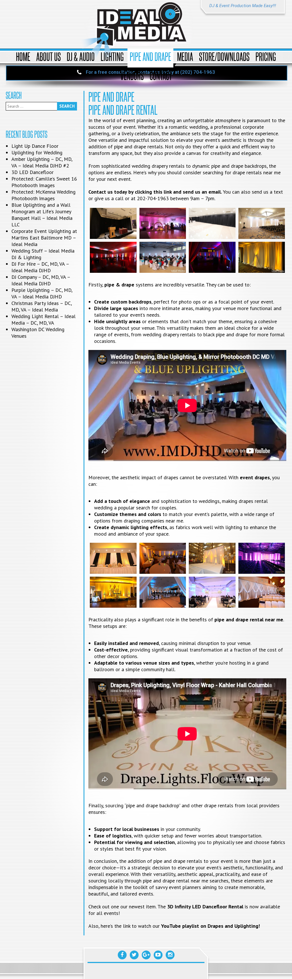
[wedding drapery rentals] (261, 257)
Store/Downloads (224, 56)
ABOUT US (48, 56)
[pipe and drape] (113, 558)
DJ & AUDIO (81, 56)
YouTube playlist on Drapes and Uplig (203, 926)
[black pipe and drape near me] (212, 223)
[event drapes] (113, 257)
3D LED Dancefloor (32, 172)
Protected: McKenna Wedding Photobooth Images (43, 195)
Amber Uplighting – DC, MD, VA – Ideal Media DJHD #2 (41, 162)
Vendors (132, 75)
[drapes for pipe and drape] (212, 558)
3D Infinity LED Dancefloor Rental (205, 906)
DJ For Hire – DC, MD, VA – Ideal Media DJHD (40, 267)
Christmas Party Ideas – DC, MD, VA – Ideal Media (41, 306)
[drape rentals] (162, 257)
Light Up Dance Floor (34, 146)
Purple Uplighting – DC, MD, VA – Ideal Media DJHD (41, 293)
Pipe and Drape (150, 56)
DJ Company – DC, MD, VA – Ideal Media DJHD (40, 280)
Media (185, 56)
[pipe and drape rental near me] (162, 223)
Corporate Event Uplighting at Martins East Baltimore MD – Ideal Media (44, 237)
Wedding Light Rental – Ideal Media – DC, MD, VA (43, 319)
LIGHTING (112, 56)
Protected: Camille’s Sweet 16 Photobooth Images (44, 182)
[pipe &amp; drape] (162, 558)
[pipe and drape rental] (261, 223)
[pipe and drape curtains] (113, 592)
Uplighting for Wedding (36, 152)
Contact (161, 75)
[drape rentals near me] (113, 223)
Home (23, 56)
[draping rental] (212, 257)
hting (252, 926)
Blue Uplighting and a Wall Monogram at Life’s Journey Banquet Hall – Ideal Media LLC (41, 215)
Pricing (266, 56)
